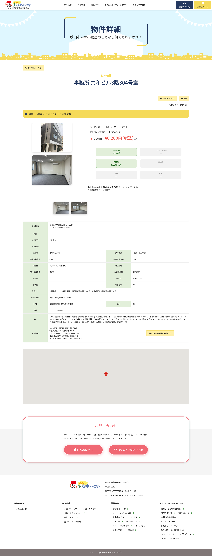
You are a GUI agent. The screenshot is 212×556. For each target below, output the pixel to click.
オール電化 (140, 525)
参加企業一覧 (166, 513)
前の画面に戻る (34, 67)
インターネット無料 (121, 525)
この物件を (161, 333)
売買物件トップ (70, 509)
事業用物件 (117, 530)
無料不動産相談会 (168, 517)
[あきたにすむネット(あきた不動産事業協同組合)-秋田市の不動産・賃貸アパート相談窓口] (18, 5)
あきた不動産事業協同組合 (171, 509)
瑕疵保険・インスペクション (173, 530)
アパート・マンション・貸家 (122, 513)
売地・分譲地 (69, 517)
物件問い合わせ (168, 98)
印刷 (185, 98)
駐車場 (131, 530)
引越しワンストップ (169, 525)
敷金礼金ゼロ (118, 517)
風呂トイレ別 (131, 521)
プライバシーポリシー (170, 538)
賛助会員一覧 (183, 513)
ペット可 (133, 517)
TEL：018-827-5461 (114, 495)
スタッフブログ (167, 534)
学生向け (116, 521)
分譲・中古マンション (73, 513)
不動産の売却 (21, 509)
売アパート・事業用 (72, 521)
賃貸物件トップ (119, 509)
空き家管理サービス (169, 521)
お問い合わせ (185, 534)
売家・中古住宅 (89, 509)
